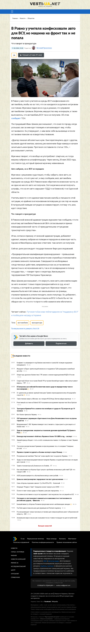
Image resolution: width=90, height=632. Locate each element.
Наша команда (52, 539)
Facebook (47, 601)
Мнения (14, 556)
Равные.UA (14, 563)
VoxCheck (50, 566)
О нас (23, 539)
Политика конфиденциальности (43, 542)
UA (14, 54)
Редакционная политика (35, 539)
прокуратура (37, 323)
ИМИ (45, 561)
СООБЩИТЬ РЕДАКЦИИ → (45, 585)
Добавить (29, 343)
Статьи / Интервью (17, 552)
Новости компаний (18, 559)
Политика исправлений (21, 542)
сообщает (16, 118)
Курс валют (15, 574)
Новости (14, 548)
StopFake (43, 566)
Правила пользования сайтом (67, 542)
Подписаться (61, 343)
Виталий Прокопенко (44, 48)
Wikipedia (55, 601)
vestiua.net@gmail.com (63, 585)
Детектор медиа (53, 561)
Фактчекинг (72, 539)
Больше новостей (45, 526)
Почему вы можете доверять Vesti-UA (25, 328)
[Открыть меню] (12, 11)
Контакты (62, 539)
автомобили (23, 323)
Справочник (15, 577)
